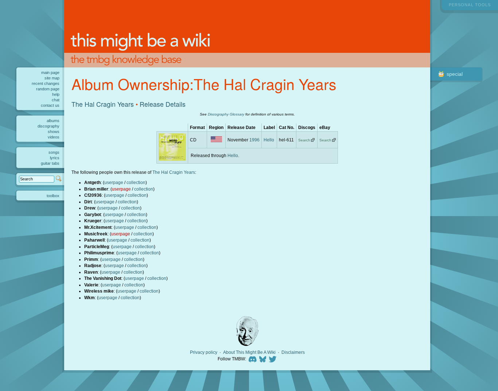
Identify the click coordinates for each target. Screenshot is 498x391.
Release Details (163, 104)
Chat (55, 100)
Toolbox (53, 195)
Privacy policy (203, 352)
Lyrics (54, 158)
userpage (113, 182)
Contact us (50, 105)
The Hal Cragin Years (102, 104)
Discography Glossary (226, 114)
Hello (269, 139)
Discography (48, 126)
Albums (53, 120)
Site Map (51, 78)
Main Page (50, 72)
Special (455, 74)
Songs (53, 152)
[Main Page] (247, 33)
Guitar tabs (50, 163)
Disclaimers (293, 352)
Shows (53, 131)
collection (136, 182)
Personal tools (470, 5)
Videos (53, 137)
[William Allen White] (247, 331)
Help (55, 94)
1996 (254, 139)
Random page (47, 89)
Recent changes (45, 83)
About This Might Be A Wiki (249, 352)
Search (304, 140)
